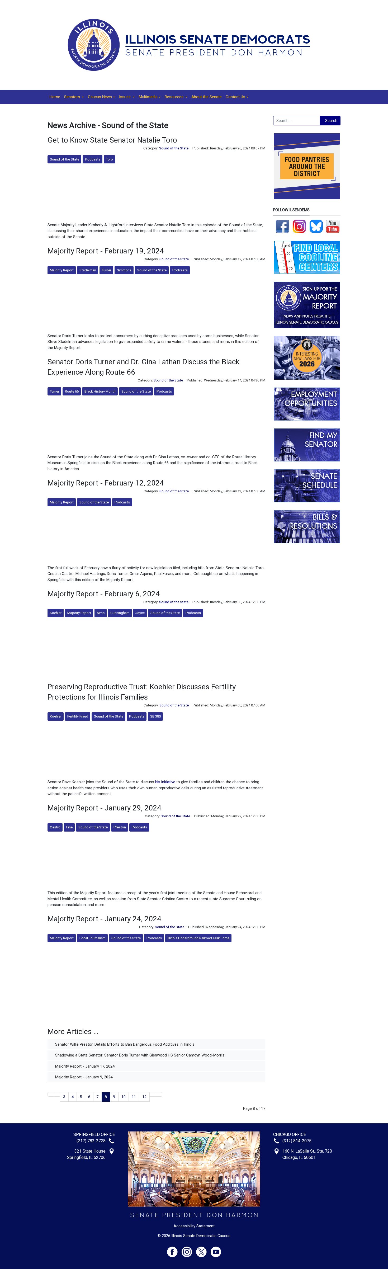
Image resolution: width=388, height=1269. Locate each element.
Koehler (55, 613)
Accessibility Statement (194, 1226)
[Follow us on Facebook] (282, 226)
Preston (119, 827)
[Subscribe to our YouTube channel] (333, 226)
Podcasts (92, 159)
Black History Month (100, 391)
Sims (101, 613)
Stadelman (87, 270)
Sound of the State (173, 148)
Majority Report (62, 270)
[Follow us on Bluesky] (316, 226)
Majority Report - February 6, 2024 (104, 593)
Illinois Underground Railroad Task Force (198, 938)
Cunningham (120, 613)
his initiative (165, 782)
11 (134, 1097)
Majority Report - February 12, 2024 (106, 483)
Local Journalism (92, 938)
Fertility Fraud (77, 716)
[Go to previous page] (57, 1094)
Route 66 (72, 391)
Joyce (140, 613)
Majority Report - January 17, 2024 (84, 1066)
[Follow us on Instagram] (299, 226)
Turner (106, 270)
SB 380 (155, 716)
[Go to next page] (152, 1094)
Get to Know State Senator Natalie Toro (112, 140)
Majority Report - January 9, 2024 (83, 1077)
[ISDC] (192, 45)
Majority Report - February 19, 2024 (106, 251)
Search (331, 120)
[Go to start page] (51, 1094)
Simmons (124, 270)
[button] (74, 97)
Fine (69, 827)
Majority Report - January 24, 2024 (104, 918)
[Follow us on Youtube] (216, 1250)
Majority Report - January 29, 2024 (104, 808)
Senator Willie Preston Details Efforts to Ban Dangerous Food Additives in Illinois (124, 1044)
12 (144, 1097)
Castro (55, 827)
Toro (109, 159)
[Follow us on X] (203, 1250)
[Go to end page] (159, 1094)
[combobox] (296, 120)
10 (123, 1097)
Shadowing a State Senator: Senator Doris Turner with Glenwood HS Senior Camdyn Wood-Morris (139, 1055)
